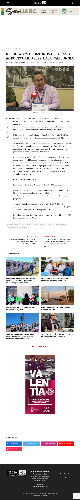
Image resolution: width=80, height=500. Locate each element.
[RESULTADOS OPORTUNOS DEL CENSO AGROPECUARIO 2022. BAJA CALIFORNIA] (40, 88)
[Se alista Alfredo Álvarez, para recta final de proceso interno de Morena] (57, 322)
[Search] (72, 3)
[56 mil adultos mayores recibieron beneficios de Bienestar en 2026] (57, 266)
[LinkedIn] (8, 132)
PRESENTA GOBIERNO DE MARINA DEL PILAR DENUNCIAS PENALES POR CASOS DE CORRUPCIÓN (22, 241)
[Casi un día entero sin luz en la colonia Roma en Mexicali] (57, 295)
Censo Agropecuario (13, 224)
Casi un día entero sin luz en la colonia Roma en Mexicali (56, 309)
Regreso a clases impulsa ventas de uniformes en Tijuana (20, 309)
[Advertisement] (40, 32)
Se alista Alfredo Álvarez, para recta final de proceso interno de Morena (57, 335)
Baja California (42, 62)
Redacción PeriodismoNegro (16, 62)
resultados (23, 227)
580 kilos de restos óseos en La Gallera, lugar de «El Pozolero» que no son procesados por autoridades (21, 280)
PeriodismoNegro (12, 227)
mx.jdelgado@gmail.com (40, 486)
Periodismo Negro (60, 224)
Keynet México (52, 493)
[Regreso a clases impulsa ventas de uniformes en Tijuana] (22, 295)
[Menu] (8, 3)
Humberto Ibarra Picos (39, 224)
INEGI (50, 224)
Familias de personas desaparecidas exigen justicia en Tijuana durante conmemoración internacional (20, 336)
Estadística (26, 224)
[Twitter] (8, 128)
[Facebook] (8, 123)
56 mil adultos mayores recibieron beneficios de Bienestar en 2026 (54, 279)
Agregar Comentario (40, 346)
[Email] (8, 137)
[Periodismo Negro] (40, 3)
